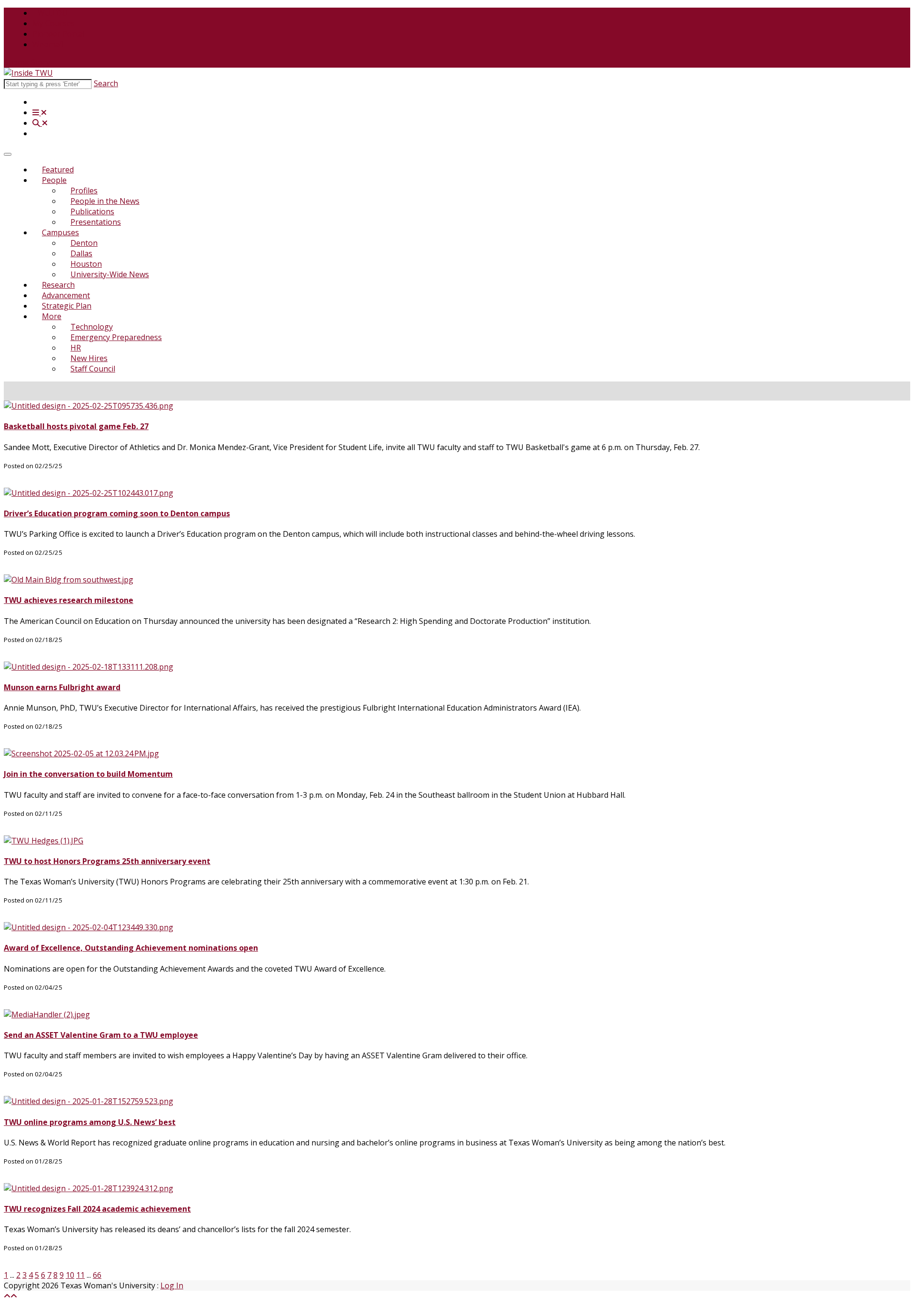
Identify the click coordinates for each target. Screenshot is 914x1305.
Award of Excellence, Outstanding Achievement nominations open (131, 948)
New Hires (89, 358)
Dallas (81, 253)
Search (106, 83)
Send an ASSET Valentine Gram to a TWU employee (101, 1035)
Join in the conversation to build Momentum (88, 774)
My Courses (53, 23)
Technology (91, 326)
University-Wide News (109, 274)
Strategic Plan (66, 306)
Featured (58, 169)
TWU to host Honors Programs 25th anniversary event (107, 861)
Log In (171, 1285)
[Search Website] (40, 123)
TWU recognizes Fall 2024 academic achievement (97, 1209)
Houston (86, 264)
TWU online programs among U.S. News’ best (90, 1122)
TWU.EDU (50, 13)
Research (58, 285)
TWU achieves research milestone (68, 600)
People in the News (104, 201)
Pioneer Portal (58, 34)
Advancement (66, 295)
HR (75, 347)
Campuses (60, 232)
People (54, 180)
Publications (92, 211)
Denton (84, 243)
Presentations (95, 222)
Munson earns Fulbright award (62, 687)
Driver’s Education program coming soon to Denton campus (117, 513)
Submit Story (27, 62)
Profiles (84, 190)
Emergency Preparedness (116, 337)
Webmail (47, 44)
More (51, 316)
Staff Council (92, 368)
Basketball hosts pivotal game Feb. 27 (76, 426)
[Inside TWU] (28, 73)
